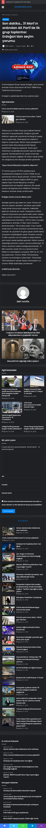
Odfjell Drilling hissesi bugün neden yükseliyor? (12, 427)
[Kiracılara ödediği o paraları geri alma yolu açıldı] (8, 640)
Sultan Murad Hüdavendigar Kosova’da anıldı (27, 608)
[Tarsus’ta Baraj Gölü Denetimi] (8, 712)
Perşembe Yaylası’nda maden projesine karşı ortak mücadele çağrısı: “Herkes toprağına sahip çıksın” (29, 588)
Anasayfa (7, 15)
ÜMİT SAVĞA (9, 46)
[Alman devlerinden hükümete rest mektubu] (8, 531)
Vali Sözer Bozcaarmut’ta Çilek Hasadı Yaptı (32, 405)
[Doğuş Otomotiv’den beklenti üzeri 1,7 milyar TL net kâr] (34, 381)
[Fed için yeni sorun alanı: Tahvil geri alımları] (8, 119)
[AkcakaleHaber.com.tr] (23, 7)
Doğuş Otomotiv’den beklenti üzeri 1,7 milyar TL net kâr (33, 391)
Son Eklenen (23, 521)
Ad (3, 476)
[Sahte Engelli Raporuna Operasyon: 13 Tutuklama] (12, 407)
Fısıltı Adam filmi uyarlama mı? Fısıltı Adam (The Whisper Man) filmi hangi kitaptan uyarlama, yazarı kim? (29, 722)
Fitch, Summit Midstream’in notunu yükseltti (20, 109)
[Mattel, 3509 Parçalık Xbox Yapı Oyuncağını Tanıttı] (8, 567)
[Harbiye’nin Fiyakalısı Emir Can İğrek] (8, 547)
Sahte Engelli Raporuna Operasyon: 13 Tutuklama (11, 417)
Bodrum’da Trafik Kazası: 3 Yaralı (29, 678)
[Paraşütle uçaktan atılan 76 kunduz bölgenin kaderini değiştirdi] (8, 690)
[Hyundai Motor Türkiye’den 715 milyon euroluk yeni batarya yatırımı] (8, 660)
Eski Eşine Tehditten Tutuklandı (28, 597)
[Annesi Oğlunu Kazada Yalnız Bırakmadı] (8, 630)
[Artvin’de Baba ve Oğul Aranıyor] (8, 671)
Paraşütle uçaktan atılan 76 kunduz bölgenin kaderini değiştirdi (27, 689)
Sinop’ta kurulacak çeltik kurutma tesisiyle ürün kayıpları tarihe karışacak (11, 392)
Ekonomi (15, 15)
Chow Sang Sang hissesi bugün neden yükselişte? (34, 427)
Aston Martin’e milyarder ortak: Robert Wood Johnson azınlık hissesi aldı (29, 700)
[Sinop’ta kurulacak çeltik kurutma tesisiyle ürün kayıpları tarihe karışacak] (12, 381)
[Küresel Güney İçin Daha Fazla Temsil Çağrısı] (8, 650)
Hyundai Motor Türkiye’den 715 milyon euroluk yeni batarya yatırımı (28, 659)
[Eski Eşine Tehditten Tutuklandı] (8, 600)
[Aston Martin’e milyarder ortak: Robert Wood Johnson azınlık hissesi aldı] (8, 701)
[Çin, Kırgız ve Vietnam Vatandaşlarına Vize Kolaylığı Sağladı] (8, 557)
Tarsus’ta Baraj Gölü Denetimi (28, 709)
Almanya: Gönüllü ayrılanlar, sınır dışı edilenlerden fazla (29, 575)
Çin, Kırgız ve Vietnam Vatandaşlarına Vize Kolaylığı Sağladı (28, 556)
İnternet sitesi (7, 493)
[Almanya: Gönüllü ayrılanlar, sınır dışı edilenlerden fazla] (8, 577)
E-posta (5, 484)
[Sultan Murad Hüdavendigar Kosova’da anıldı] (8, 610)
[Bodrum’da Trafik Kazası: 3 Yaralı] (8, 681)
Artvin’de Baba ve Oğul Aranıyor (29, 668)
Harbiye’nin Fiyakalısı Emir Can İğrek (18, 2)
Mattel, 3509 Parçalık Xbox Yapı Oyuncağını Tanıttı (29, 565)
